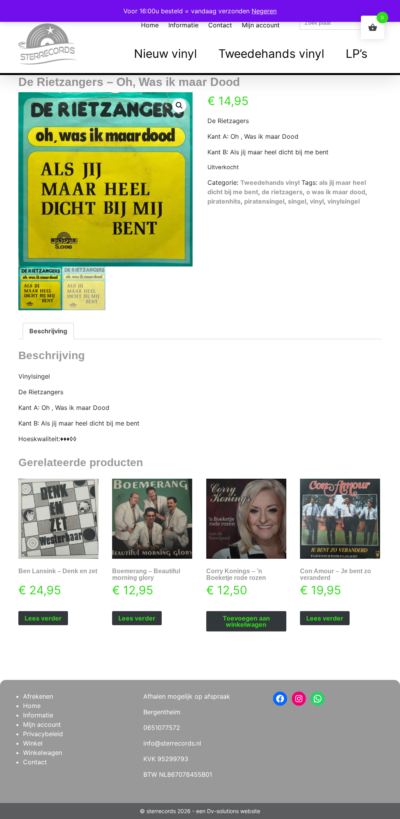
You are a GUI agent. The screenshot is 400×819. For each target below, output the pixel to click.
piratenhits (224, 201)
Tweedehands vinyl (271, 53)
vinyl (317, 201)
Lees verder (43, 618)
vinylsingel (343, 201)
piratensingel (264, 201)
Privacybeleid (43, 734)
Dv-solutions (223, 811)
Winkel (33, 743)
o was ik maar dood (335, 192)
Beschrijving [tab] (48, 331)
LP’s (357, 53)
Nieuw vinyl (165, 53)
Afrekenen (38, 696)
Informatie (183, 25)
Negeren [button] (264, 11)
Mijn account (261, 25)
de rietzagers (282, 192)
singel (297, 201)
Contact (220, 25)
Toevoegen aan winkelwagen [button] (246, 621)
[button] (179, 105)
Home (150, 25)
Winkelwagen (42, 752)
